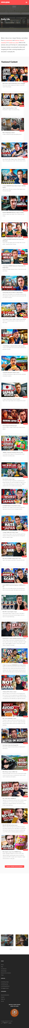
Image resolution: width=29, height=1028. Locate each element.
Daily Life (3, 999)
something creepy (5, 981)
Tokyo (2, 975)
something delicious (5, 986)
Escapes (2, 997)
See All (2, 1001)
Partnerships (3, 971)
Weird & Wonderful (5, 995)
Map (2, 966)
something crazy (4, 984)
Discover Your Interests (10, 22)
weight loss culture (14, 42)
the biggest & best (5, 988)
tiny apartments (8, 40)
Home (2, 22)
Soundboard (3, 968)
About (2, 964)
